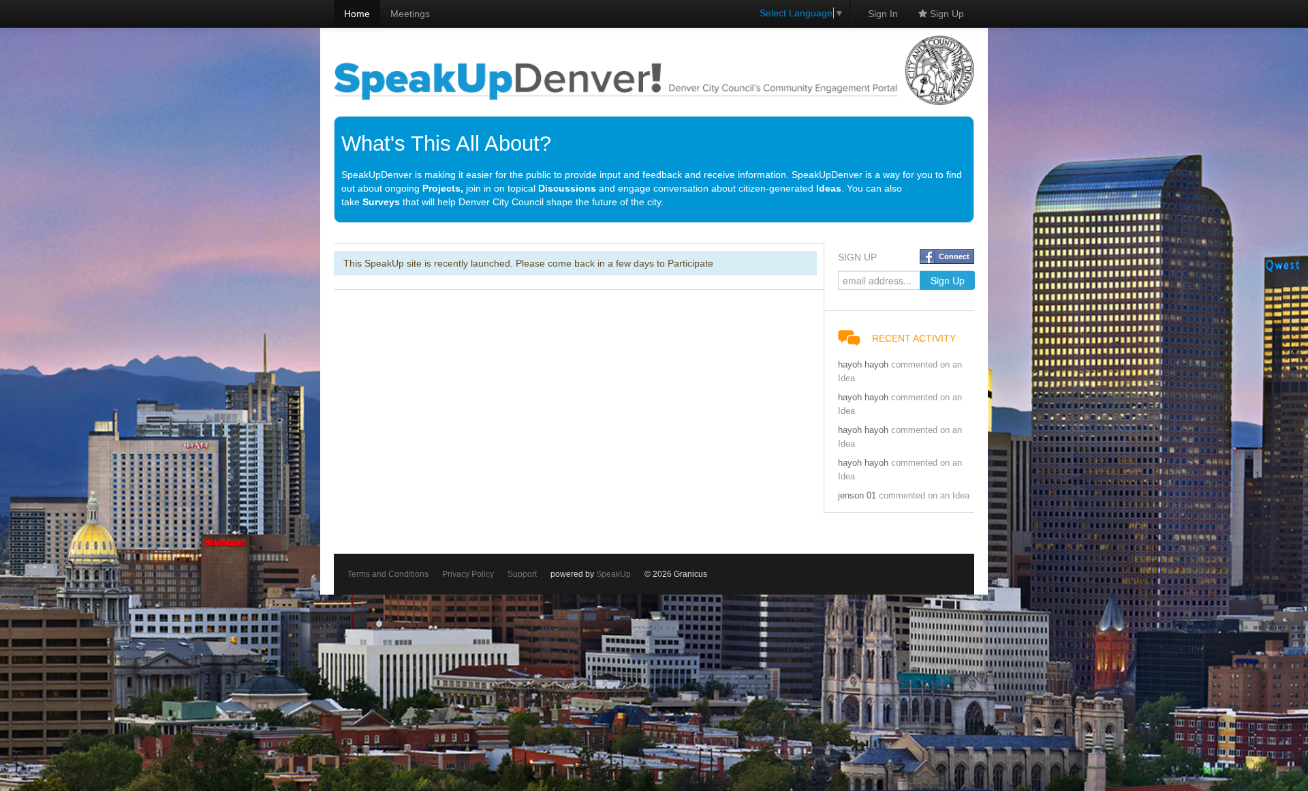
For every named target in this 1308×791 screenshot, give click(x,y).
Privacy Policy (468, 574)
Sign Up (945, 13)
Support (522, 574)
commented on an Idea (924, 496)
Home (357, 13)
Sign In (883, 13)
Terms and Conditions (388, 574)
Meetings (410, 13)
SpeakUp (613, 574)
